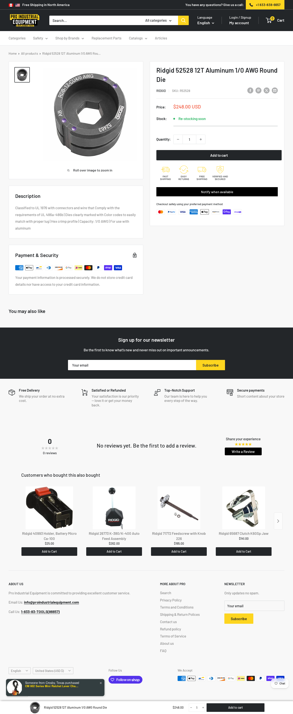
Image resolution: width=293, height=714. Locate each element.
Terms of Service (173, 636)
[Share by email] (275, 90)
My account (239, 22)
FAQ (163, 650)
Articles (161, 38)
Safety (38, 38)
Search (165, 593)
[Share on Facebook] (250, 90)
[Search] (183, 20)
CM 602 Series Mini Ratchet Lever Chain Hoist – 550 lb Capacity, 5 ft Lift (52, 685)
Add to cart (219, 155)
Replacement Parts (106, 38)
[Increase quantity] (200, 139)
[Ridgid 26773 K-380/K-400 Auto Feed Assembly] (114, 507)
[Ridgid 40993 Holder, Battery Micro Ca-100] (49, 507)
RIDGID (161, 91)
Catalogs (136, 38)
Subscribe (210, 365)
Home (13, 53)
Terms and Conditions (176, 607)
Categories (17, 38)
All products (29, 53)
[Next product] (278, 521)
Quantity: (163, 139)
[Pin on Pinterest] (258, 90)
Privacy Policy (171, 600)
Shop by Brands (67, 38)
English (16, 671)
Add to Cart (49, 551)
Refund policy (170, 629)
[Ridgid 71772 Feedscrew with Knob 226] (179, 507)
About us (167, 643)
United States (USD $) (49, 671)
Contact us (168, 621)
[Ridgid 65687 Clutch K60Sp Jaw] (244, 507)
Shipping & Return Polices (180, 614)
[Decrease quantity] (178, 139)
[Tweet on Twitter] (267, 90)
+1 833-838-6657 (268, 5)
